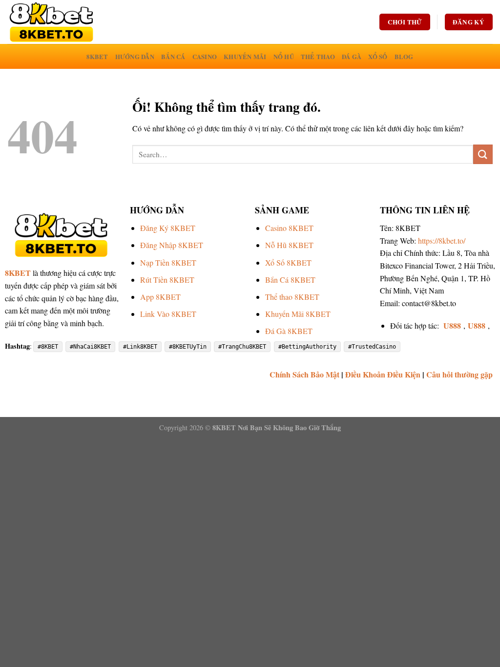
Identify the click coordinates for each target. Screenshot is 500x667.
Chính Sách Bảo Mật (304, 374)
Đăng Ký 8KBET (167, 228)
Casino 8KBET (289, 228)
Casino (204, 56)
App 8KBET (160, 297)
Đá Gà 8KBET (288, 331)
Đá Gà (351, 56)
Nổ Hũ (283, 56)
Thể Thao (318, 56)
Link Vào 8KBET (168, 314)
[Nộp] (483, 154)
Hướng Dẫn (134, 56)
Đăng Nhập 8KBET (171, 245)
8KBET (97, 56)
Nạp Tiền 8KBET (168, 262)
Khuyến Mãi (245, 56)
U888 (452, 325)
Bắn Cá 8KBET (290, 279)
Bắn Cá (173, 56)
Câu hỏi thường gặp (459, 374)
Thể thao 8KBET (292, 297)
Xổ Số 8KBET (288, 262)
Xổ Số (377, 56)
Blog (404, 56)
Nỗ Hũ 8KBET (289, 245)
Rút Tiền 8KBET (167, 279)
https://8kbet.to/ (441, 240)
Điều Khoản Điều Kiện (382, 374)
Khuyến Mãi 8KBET (298, 314)
